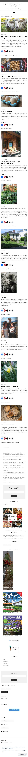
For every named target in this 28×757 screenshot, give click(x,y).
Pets (1, 128)
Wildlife (12, 442)
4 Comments (8, 402)
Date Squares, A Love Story (11, 76)
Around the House (3, 268)
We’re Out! (5, 253)
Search (14, 495)
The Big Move (9, 268)
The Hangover (6, 111)
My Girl (3, 297)
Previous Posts (6, 447)
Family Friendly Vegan (4, 55)
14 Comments (9, 180)
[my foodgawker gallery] (14, 640)
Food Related (10, 55)
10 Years (4, 342)
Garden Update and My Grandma (13, 209)
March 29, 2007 (3, 340)
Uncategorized (4, 128)
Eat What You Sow (14, 5)
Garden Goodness (3, 226)
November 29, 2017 (4, 74)
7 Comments (10, 128)
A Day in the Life (7, 425)
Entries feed (5, 661)
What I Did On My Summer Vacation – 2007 (10, 162)
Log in (4, 659)
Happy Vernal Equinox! (9, 386)
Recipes (13, 55)
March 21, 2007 (3, 384)
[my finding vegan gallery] (14, 648)
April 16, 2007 (3, 294)
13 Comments (17, 442)
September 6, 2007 (4, 159)
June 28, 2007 (3, 206)
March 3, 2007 (3, 422)
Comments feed (6, 663)
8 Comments (8, 314)
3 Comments (17, 55)
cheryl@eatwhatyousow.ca (6, 742)
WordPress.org (6, 665)
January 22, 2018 (3, 34)
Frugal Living (3, 442)
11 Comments (14, 226)
